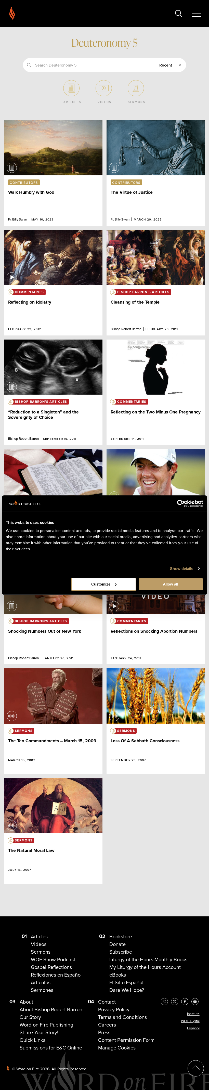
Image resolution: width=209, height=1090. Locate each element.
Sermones (42, 990)
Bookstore (120, 936)
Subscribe (120, 951)
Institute (193, 1013)
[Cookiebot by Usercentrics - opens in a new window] (181, 503)
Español (193, 1028)
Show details (181, 568)
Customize (100, 584)
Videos (38, 944)
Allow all (170, 584)
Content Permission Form (126, 1040)
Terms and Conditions (122, 1017)
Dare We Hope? (126, 990)
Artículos (40, 982)
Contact (107, 1001)
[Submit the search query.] (29, 65)
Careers (107, 1024)
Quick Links (32, 1040)
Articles (39, 936)
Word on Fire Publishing (46, 1024)
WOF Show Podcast (53, 959)
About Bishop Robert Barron (51, 1009)
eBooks (117, 974)
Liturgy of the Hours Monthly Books (148, 959)
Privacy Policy (113, 1009)
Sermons (40, 951)
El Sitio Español (126, 982)
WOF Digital (190, 1020)
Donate (117, 944)
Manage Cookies (117, 1047)
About (26, 1001)
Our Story (30, 1017)
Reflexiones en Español (56, 974)
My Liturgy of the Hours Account (145, 967)
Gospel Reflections (51, 967)
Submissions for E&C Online (51, 1047)
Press (104, 1032)
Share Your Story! (39, 1032)
